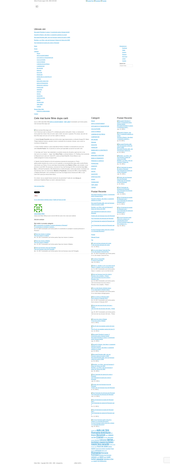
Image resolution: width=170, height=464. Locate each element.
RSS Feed (124, 56)
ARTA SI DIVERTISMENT (56, 122)
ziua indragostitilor (102, 461)
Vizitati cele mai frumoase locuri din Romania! (103, 215)
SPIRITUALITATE (95, 176)
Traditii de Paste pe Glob (59, 199)
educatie (92, 440)
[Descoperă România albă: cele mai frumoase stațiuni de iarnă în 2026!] (103, 356)
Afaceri (93, 121)
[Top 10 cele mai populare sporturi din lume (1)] (103, 327)
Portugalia (93, 450)
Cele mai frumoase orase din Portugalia (44, 249)
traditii (108, 457)
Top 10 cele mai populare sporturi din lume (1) (103, 329)
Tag (92, 240)
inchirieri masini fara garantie (102, 443)
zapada (95, 461)
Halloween (103, 440)
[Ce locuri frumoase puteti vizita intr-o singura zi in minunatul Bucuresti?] (103, 421)
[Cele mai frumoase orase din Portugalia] (45, 247)
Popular (93, 234)
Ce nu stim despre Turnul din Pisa (100, 251)
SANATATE (94, 166)
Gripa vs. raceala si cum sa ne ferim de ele (102, 267)
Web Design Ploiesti (68, 463)
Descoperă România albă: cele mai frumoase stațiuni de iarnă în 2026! (52, 37)
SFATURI (93, 169)
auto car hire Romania (100, 431)
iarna (110, 439)
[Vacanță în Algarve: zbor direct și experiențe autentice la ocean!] (103, 346)
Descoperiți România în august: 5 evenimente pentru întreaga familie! (52, 32)
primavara (98, 450)
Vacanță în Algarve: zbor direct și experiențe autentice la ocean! (50, 34)
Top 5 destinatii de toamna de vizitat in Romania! (46, 42)
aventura (105, 432)
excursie (97, 440)
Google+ (124, 52)
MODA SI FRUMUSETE (97, 158)
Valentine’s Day (108, 459)
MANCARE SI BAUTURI (97, 155)
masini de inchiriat (100, 448)
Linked (123, 58)
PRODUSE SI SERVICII (97, 161)
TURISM (93, 187)
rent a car (104, 450)
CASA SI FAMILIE (96, 131)
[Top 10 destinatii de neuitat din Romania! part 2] (103, 401)
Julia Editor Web (39, 214)
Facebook (124, 48)
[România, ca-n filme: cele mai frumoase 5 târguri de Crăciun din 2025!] (103, 366)
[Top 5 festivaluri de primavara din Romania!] (103, 393)
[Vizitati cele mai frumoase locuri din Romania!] (103, 386)
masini (93, 448)
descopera (110, 437)
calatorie (110, 435)
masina (110, 446)
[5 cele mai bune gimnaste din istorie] (101, 243)
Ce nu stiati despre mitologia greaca (43, 199)
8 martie (92, 430)
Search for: (123, 63)
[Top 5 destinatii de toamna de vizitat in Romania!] (103, 376)
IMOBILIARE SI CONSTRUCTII (99, 150)
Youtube (124, 60)
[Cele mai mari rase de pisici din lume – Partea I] (103, 307)
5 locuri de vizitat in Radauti (98, 320)
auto (95, 430)
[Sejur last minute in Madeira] (42, 240)
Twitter (123, 50)
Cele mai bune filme (39, 186)
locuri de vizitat (102, 446)
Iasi (113, 440)
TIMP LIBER (67, 122)
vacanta (99, 459)
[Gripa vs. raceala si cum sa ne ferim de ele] (103, 265)
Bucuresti (101, 435)
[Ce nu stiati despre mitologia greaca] (101, 288)
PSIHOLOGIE (94, 163)
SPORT (93, 179)
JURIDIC (93, 153)
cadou (106, 435)
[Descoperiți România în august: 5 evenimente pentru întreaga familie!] (103, 336)
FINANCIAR (94, 147)
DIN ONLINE (94, 139)
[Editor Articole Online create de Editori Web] (75, 26)
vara (92, 461)
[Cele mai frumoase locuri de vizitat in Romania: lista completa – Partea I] (103, 276)
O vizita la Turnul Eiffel (97, 260)
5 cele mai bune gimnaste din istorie (100, 245)
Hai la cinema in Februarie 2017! (99, 298)
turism (93, 459)
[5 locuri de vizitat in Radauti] (99, 319)
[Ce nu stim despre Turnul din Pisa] (100, 250)
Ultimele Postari (95, 237)
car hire (93, 437)
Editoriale (93, 142)
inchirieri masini (98, 442)
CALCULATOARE (95, 129)
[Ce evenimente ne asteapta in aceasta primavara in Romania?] (50, 225)
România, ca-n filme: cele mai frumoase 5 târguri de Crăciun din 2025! (52, 40)
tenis (105, 457)
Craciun (99, 437)
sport (102, 457)
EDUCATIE (94, 145)
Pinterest (124, 54)
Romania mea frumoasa (105, 455)
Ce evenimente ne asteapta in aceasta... (44, 227)
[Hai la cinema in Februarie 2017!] (100, 296)
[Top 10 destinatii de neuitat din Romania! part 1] (103, 411)
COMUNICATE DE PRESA (98, 134)
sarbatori (94, 457)
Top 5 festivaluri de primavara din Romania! (102, 218)
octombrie (107, 448)
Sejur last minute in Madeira (41, 242)
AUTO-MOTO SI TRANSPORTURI (100, 126)
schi (98, 457)
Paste (112, 448)
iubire (96, 446)
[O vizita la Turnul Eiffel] (97, 258)
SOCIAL (93, 171)
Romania (96, 452)
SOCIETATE (94, 174)
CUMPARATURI (95, 137)
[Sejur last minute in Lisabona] (42, 234)
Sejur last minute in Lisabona (41, 235)
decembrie (106, 437)
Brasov (93, 435)
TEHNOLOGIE (95, 182)
